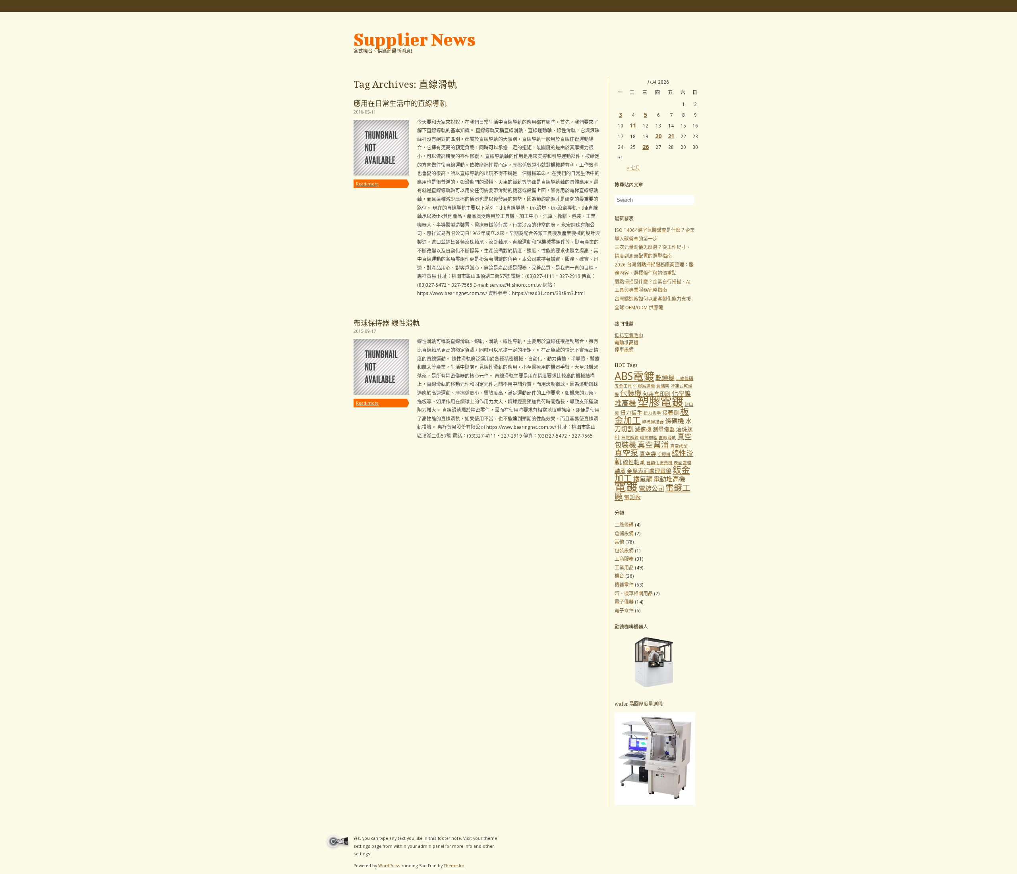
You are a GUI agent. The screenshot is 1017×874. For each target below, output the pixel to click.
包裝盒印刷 (657, 394)
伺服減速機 (644, 386)
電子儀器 (624, 602)
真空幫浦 (653, 445)
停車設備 (624, 350)
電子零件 (624, 611)
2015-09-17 (365, 331)
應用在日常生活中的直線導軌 (400, 103)
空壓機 (664, 454)
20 (658, 136)
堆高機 (625, 403)
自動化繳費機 (659, 462)
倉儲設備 (624, 533)
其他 (619, 542)
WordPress (389, 865)
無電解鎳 (630, 437)
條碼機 (674, 421)
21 (671, 136)
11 (633, 125)
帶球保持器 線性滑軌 (387, 323)
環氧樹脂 (648, 437)
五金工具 (623, 386)
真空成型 (679, 446)
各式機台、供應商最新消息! (383, 51)
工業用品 (624, 568)
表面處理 (682, 462)
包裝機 (631, 393)
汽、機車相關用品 (634, 593)
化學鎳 (681, 393)
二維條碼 (684, 378)
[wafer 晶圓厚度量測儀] (655, 803)
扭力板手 (652, 413)
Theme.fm (454, 865)
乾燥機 (665, 378)
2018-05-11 (365, 112)
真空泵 (626, 453)
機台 (619, 576)
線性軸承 (634, 462)
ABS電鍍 (634, 376)
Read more (367, 184)
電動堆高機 (626, 342)
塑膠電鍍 (660, 402)
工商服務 (624, 559)
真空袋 (648, 454)
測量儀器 (664, 429)
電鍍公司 (651, 488)
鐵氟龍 (642, 479)
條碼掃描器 (653, 421)
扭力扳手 (631, 412)
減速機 (643, 429)
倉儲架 (662, 386)
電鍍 (626, 487)
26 (645, 146)
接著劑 (670, 412)
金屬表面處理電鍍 (649, 471)
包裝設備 (624, 551)
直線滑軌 (667, 437)
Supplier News (415, 39)
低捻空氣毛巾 (629, 335)
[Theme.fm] (336, 849)
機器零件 (624, 585)
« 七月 (633, 168)
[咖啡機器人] (655, 688)
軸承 (620, 471)
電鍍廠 (632, 497)
